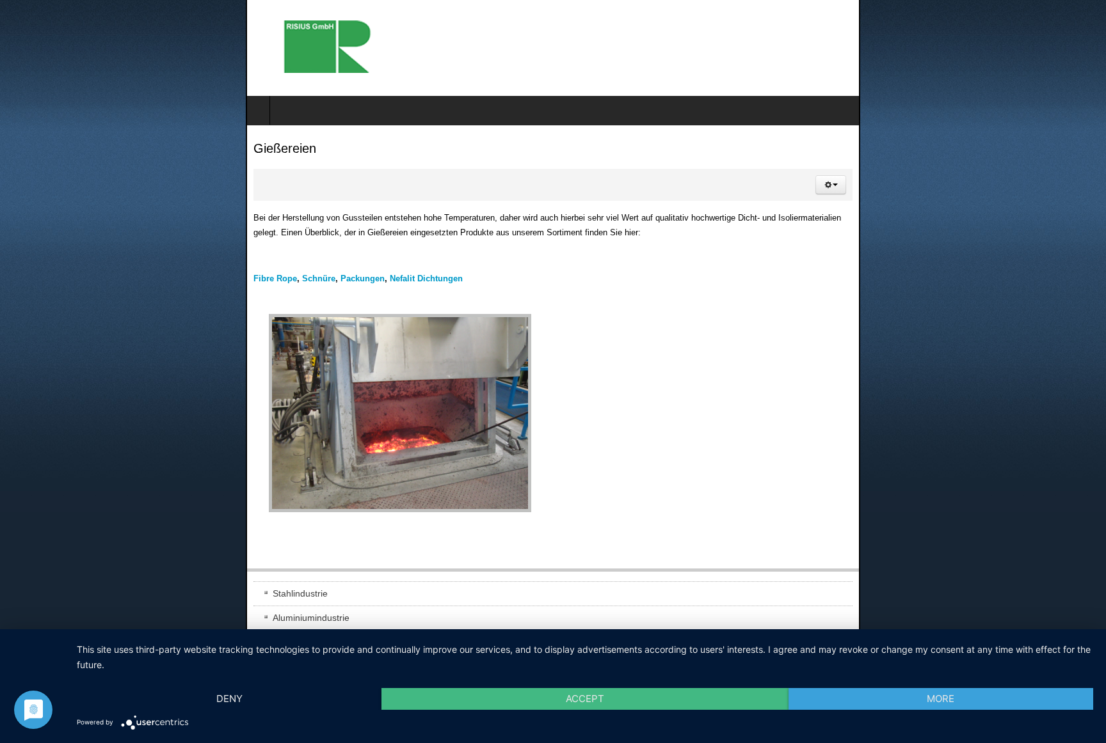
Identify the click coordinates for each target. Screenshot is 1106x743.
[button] (1076, 184)
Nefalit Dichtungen (180, 263)
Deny (229, 698)
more (940, 698)
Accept (585, 698)
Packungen (117, 263)
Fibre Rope (29, 263)
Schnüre (73, 263)
